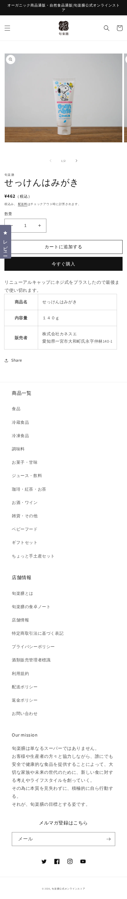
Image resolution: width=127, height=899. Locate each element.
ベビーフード (25, 529)
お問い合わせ (25, 713)
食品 (16, 408)
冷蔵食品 (20, 422)
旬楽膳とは (22, 593)
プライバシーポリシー (33, 646)
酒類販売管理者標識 (31, 660)
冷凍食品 (20, 435)
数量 (8, 213)
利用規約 (20, 673)
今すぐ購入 (63, 264)
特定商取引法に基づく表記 (38, 633)
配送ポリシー (25, 686)
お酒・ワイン (25, 502)
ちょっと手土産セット (33, 556)
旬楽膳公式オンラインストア (68, 888)
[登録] (108, 839)
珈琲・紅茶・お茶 (29, 489)
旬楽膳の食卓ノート (31, 606)
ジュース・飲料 (27, 475)
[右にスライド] (76, 160)
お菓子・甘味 (25, 462)
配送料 (22, 204)
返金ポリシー (25, 700)
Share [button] (16, 360)
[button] (7, 28)
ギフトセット (25, 542)
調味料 (18, 449)
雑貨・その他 (25, 515)
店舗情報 (20, 620)
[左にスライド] (50, 160)
